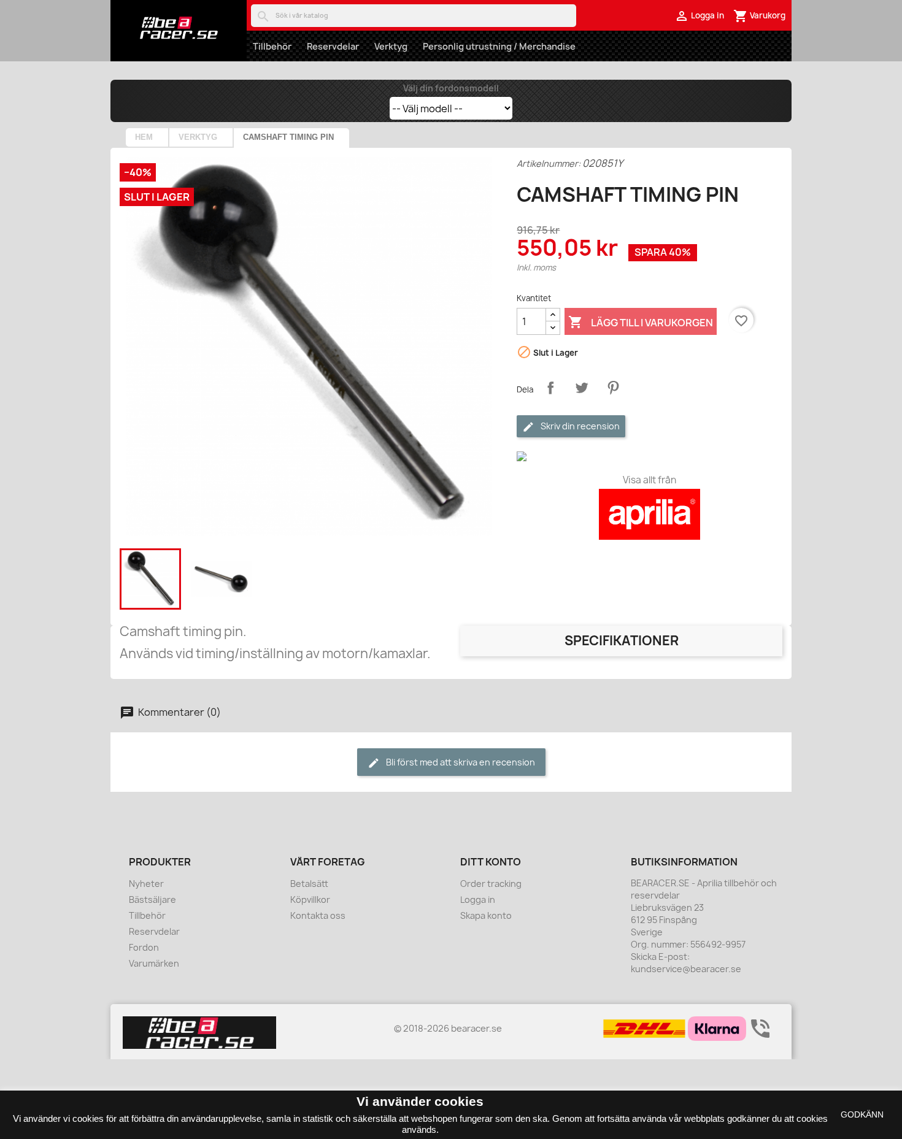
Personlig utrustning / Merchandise (499, 46)
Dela (550, 387)
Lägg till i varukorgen (640, 322)
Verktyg (390, 46)
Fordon (144, 947)
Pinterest (613, 387)
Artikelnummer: (548, 163)
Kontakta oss (317, 915)
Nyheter (146, 883)
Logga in (477, 899)
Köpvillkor (310, 899)
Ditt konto (490, 862)
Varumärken (154, 963)
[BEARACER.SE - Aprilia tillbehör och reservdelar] (179, 27)
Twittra (581, 387)
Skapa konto (486, 915)
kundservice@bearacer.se (686, 969)
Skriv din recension (579, 426)
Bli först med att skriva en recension (459, 762)
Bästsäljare (152, 899)
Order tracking (491, 883)
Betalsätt (309, 883)
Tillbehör (272, 46)
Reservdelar (333, 46)
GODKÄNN (862, 1114)
